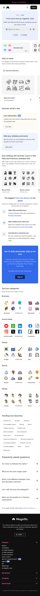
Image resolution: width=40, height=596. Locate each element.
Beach (19, 446)
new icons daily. (27, 227)
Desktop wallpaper (8, 432)
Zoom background (22, 432)
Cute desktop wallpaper (9, 443)
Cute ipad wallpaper (8, 446)
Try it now (8, 127)
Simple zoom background (10, 439)
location (25, 35)
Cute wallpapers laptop (9, 424)
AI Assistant (5, 548)
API (3, 563)
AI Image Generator (7, 550)
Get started (6, 573)
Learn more (8, 147)
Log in (34, 7)
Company (5, 578)
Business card (7, 420)
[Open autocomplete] (6, 29)
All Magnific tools (7, 568)
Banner (30, 424)
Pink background (19, 435)
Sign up (20, 277)
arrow (16, 35)
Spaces (4, 545)
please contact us (29, 508)
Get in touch (6, 583)
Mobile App (5, 566)
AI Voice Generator (7, 554)
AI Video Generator (7, 552)
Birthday (22, 424)
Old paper (17, 420)
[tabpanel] (20, 306)
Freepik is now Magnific (19, 2)
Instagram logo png (8, 428)
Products (5, 542)
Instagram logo (21, 428)
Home (17, 15)
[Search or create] (27, 7)
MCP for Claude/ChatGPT (11, 559)
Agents (5, 561)
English (20, 534)
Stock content (6, 557)
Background (6, 450)
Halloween (26, 420)
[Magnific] (20, 519)
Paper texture (7, 435)
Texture (27, 446)
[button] (20, 534)
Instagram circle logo (25, 443)
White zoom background (27, 439)
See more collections (12, 70)
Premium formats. (14, 216)
